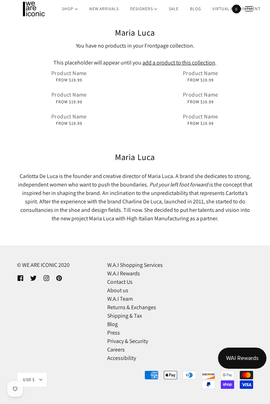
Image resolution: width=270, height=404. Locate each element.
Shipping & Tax (124, 315)
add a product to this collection (178, 62)
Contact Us (120, 282)
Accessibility (121, 358)
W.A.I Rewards (123, 273)
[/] (33, 9)
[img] (20, 278)
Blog (112, 324)
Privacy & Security (127, 341)
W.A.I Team (120, 298)
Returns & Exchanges (131, 307)
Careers (116, 349)
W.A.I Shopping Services (135, 265)
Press (113, 332)
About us (117, 290)
